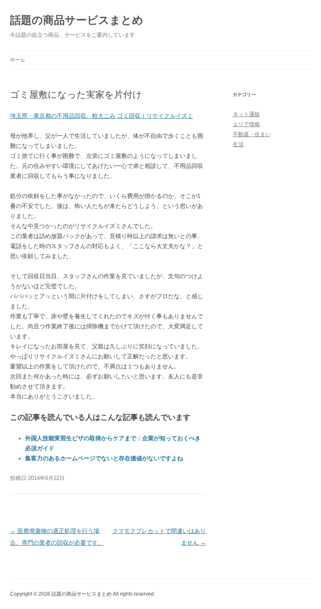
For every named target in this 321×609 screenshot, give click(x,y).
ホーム (17, 60)
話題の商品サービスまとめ (76, 20)
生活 (238, 144)
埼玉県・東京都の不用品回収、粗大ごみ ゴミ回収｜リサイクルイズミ (101, 115)
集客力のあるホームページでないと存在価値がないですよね (104, 458)
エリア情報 (246, 124)
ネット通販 (246, 114)
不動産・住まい (252, 134)
